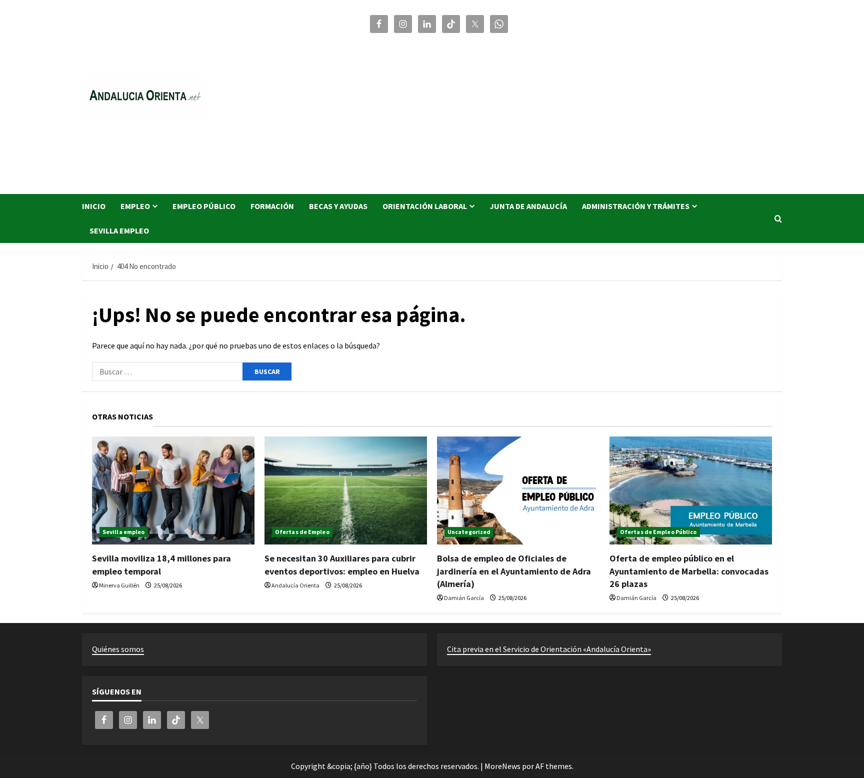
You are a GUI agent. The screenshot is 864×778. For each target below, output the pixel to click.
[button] (778, 218)
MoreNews (502, 766)
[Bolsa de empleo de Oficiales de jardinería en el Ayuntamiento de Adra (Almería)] (518, 490)
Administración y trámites (636, 206)
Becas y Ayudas (338, 206)
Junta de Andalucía (528, 206)
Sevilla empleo (119, 231)
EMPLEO (135, 206)
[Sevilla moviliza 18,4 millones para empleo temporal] (173, 490)
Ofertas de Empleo (302, 532)
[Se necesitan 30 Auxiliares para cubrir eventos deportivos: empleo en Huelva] (345, 490)
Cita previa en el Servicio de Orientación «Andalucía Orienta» (549, 649)
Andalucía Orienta (296, 585)
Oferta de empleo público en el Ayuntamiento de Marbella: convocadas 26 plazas (689, 570)
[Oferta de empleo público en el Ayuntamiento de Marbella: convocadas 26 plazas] (691, 490)
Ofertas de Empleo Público (658, 532)
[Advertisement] (574, 109)
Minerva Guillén (119, 585)
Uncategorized (469, 532)
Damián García (464, 598)
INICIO (94, 206)
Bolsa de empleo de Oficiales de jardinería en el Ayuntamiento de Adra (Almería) (514, 570)
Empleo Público (204, 206)
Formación (272, 206)
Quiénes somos (118, 649)
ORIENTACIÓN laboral (424, 206)
